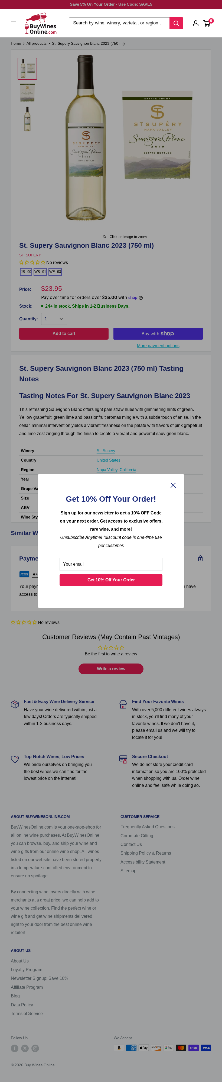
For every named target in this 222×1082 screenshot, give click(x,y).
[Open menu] (13, 23)
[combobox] (119, 23)
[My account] (195, 23)
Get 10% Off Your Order (111, 580)
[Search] (176, 23)
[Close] (173, 485)
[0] (206, 23)
